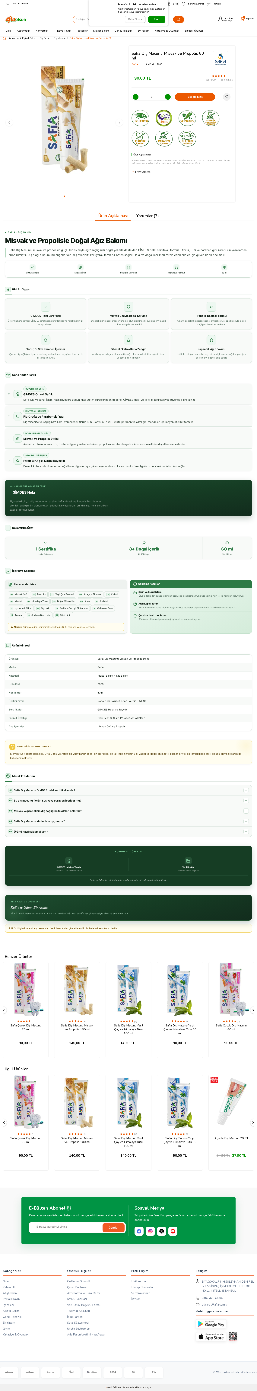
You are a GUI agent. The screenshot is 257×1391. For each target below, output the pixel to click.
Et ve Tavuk (64, 31)
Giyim (6, 1329)
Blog (175, 3)
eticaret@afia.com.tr (214, 1304)
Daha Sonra (135, 19)
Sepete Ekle (195, 97)
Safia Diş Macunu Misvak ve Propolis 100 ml (77, 1028)
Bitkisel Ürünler (194, 31)
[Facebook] (139, 1231)
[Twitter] (161, 1231)
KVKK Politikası (77, 1299)
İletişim (217, 3)
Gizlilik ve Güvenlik (79, 1281)
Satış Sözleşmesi (78, 1323)
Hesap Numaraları (142, 1287)
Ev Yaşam (143, 31)
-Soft (109, 1387)
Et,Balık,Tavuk (11, 1299)
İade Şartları (75, 1317)
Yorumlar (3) (147, 216)
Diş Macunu (60, 38)
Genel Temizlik (123, 31)
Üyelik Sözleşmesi (78, 1329)
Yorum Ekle (227, 79)
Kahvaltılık (42, 31)
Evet (156, 19)
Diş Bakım (45, 38)
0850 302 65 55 (20, 3)
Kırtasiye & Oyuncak (167, 31)
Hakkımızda (138, 1281)
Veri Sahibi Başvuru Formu (83, 1305)
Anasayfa (13, 38)
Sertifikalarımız (196, 3)
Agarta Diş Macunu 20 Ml (231, 1138)
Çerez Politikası (77, 1287)
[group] (64, 119)
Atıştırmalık (23, 31)
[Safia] (220, 58)
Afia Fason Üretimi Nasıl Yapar (86, 1334)
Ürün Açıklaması (113, 215)
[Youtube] (172, 1231)
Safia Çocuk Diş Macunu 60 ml (25, 1028)
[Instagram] (150, 1231)
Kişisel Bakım (101, 31)
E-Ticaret (117, 1387)
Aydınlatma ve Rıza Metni (83, 1293)
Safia (135, 64)
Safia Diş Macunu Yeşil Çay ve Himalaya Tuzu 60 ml (179, 1029)
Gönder (114, 1228)
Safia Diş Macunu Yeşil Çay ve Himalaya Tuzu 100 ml (128, 1029)
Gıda (8, 31)
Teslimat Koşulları (78, 1311)
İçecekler (82, 31)
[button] (64, 196)
